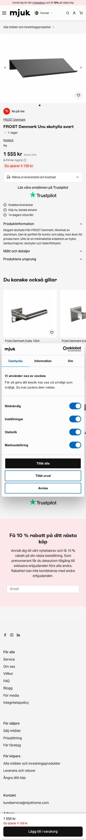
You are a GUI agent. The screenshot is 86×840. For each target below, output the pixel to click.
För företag (12, 745)
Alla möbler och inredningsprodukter (27, 27)
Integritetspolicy (16, 703)
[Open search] (67, 13)
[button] (43, 68)
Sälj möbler (12, 731)
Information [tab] (43, 361)
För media (11, 695)
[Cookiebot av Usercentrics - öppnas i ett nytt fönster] (63, 349)
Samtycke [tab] (15, 361)
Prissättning (12, 738)
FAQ (6, 681)
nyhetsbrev (38, 2)
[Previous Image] (5, 68)
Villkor (8, 674)
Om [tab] (70, 361)
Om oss (9, 667)
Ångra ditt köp (14, 778)
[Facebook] (5, 635)
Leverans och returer (19, 771)
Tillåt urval (43, 475)
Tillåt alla (43, 463)
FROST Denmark (14, 120)
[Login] (74, 13)
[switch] (75, 419)
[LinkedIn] (18, 635)
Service (9, 659)
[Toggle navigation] (4, 13)
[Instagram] (11, 635)
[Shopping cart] (81, 13)
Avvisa (43, 488)
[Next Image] (81, 68)
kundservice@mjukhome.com (26, 803)
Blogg (8, 688)
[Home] (20, 13)
